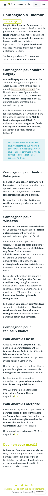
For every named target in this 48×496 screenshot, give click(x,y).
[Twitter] (32, 485)
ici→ (16, 396)
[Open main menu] (44, 4)
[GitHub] (16, 485)
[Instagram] (21, 485)
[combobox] (37, 4)
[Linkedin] (26, 485)
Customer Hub (20, 4)
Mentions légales (11, 489)
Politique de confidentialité (32, 489)
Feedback (40, 491)
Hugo (25, 492)
